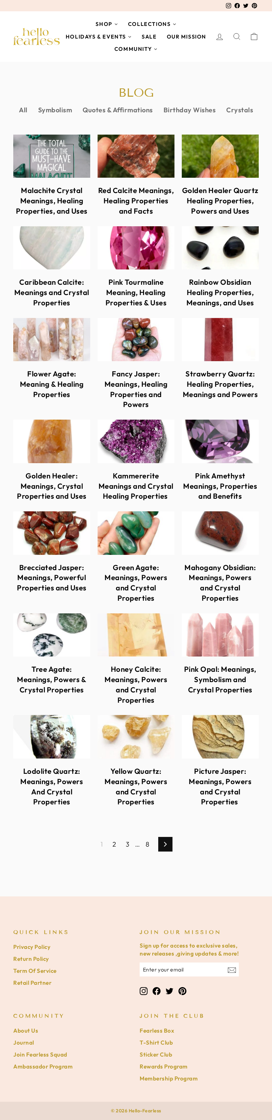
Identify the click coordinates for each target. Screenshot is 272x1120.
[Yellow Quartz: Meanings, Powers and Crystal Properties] (136, 736)
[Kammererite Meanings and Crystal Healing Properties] (136, 441)
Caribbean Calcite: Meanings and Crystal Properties (51, 292)
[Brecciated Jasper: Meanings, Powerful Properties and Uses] (51, 533)
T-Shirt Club (156, 1042)
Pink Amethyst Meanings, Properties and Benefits (220, 486)
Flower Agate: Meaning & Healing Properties (52, 384)
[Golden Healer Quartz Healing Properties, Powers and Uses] (220, 156)
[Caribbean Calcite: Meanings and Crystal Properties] (51, 247)
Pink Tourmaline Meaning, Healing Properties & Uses (136, 292)
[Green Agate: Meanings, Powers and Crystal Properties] (136, 533)
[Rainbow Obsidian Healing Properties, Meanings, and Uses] (220, 247)
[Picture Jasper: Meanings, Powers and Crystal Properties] (220, 736)
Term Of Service (35, 970)
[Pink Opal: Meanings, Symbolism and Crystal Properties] (220, 635)
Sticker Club (156, 1054)
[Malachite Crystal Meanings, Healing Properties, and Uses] (51, 156)
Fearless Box (157, 1030)
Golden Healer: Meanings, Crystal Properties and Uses (52, 486)
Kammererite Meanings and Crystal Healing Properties (136, 486)
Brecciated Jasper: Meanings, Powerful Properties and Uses (52, 578)
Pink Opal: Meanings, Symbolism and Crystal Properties (220, 679)
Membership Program (169, 1078)
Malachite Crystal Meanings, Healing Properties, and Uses (52, 201)
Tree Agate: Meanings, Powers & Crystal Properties (51, 679)
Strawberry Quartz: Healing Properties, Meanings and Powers (220, 384)
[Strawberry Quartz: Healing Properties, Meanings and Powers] (220, 339)
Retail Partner (32, 982)
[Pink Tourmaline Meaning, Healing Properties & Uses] (136, 247)
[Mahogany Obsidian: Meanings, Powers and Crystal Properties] (220, 533)
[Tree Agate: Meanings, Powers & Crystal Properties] (51, 635)
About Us (25, 1030)
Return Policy (31, 958)
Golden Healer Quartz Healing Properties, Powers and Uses (220, 201)
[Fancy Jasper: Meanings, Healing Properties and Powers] (136, 339)
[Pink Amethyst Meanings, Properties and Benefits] (220, 441)
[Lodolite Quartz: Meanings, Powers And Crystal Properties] (51, 736)
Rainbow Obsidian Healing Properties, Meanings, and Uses (220, 292)
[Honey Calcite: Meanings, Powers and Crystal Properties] (136, 635)
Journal (23, 1042)
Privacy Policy (31, 946)
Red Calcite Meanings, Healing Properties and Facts (136, 201)
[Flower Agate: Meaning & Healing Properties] (51, 339)
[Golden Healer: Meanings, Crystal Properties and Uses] (51, 441)
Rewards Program (164, 1066)
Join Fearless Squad (40, 1054)
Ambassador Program (43, 1066)
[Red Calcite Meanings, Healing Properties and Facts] (136, 156)
